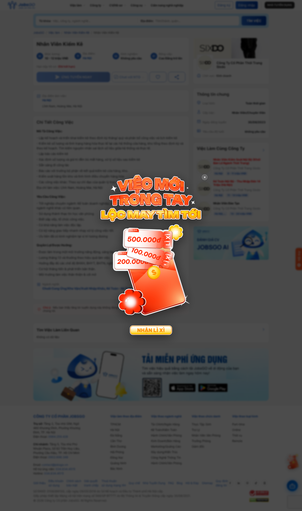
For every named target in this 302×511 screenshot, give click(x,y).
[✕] (151, 255)
